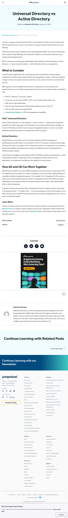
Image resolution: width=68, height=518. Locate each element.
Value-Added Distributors (30, 453)
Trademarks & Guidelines (51, 494)
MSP (25, 439)
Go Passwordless (50, 396)
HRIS (25, 400)
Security (29, 494)
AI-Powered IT (49, 383)
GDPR (34, 494)
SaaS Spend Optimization (30, 419)
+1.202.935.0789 (12, 381)
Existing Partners (28, 444)
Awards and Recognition (52, 453)
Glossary (48, 475)
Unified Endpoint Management (32, 428)
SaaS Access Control (29, 414)
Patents (40, 494)
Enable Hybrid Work (51, 393)
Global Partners (28, 447)
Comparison (49, 415)
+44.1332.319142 (10, 385)
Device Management (29, 394)
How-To (4, 224)
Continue (61, 514)
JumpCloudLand (28, 486)
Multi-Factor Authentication (31, 402)
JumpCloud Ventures (51, 456)
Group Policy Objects (13, 112)
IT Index (26, 475)
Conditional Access (29, 391)
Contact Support (50, 466)
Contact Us (49, 459)
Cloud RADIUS (28, 388)
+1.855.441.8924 (10, 383)
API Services (27, 380)
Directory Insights (28, 397)
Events (26, 466)
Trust (18, 494)
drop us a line (7, 209)
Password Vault (28, 405)
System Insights (28, 425)
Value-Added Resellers (30, 456)
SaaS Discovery (28, 417)
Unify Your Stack (50, 409)
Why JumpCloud (50, 412)
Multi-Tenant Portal (29, 442)
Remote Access (28, 411)
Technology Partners (29, 450)
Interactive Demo (28, 477)
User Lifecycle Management (31, 431)
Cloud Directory (28, 383)
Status (47, 477)
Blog (25, 472)
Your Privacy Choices (32, 497)
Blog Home (5, 35)
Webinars (26, 469)
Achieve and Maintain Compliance (55, 380)
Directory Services (60, 220)
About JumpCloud (50, 439)
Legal (23, 494)
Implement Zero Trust (51, 399)
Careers (48, 447)
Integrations (61, 224)
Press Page (49, 450)
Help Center (49, 472)
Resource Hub (28, 463)
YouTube (33, 211)
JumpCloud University (29, 483)
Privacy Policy (11, 494)
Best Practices (13, 35)
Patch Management (29, 408)
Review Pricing (10, 402)
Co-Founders (49, 444)
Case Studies (27, 480)
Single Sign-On (28, 422)
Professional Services (51, 469)
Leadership (49, 442)
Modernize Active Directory (53, 402)
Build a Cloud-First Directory (53, 390)
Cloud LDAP (27, 385)
